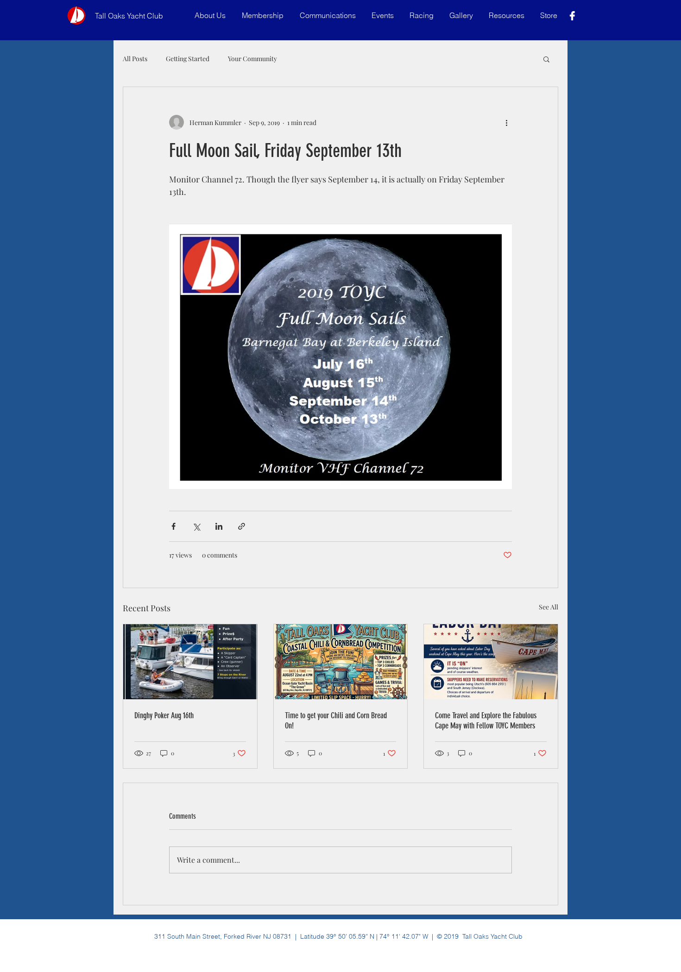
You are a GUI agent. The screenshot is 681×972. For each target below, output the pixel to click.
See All (548, 606)
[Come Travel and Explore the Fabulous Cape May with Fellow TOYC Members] (491, 661)
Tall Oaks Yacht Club (129, 15)
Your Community (252, 58)
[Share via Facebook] (173, 526)
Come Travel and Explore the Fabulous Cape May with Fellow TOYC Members (485, 720)
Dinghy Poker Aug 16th (164, 715)
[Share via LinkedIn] (218, 526)
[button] (329, 15)
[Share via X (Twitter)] (196, 526)
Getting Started (187, 58)
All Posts (135, 58)
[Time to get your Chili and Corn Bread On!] (341, 661)
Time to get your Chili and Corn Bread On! (336, 720)
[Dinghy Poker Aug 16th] (190, 661)
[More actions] (506, 122)
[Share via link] (241, 526)
